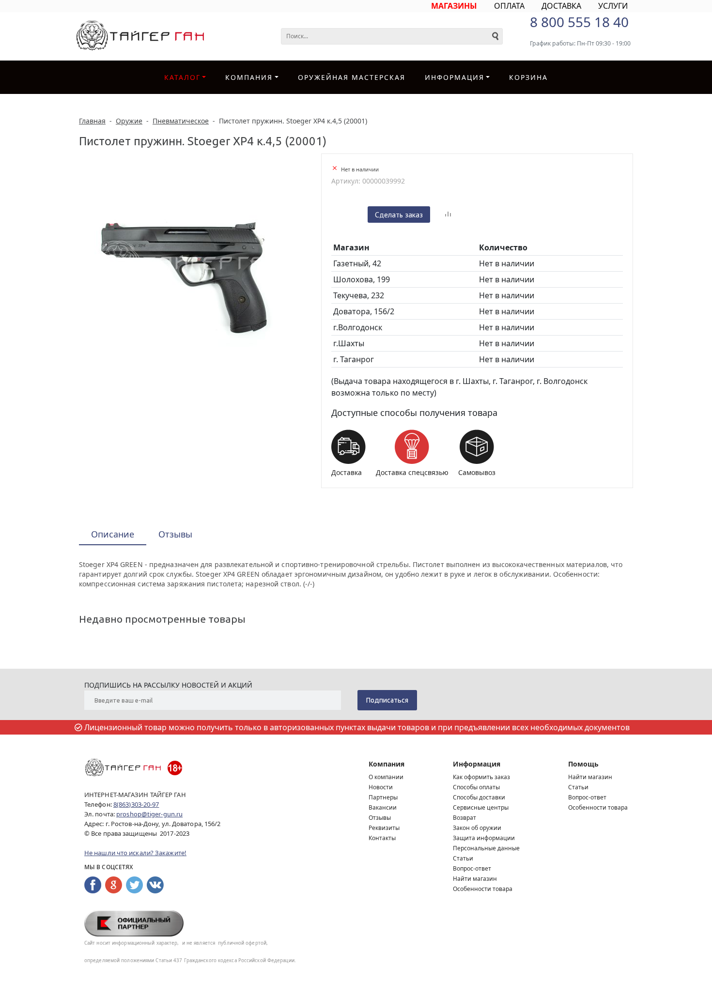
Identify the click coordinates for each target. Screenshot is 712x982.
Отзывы (380, 817)
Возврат (464, 817)
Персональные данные (486, 848)
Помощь (583, 763)
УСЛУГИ (613, 5)
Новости (381, 787)
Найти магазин (475, 879)
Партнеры (383, 797)
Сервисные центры (481, 807)
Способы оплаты (476, 787)
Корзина (528, 77)
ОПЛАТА (509, 5)
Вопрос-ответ (472, 868)
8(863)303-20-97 (136, 804)
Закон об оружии (477, 828)
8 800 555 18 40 (579, 22)
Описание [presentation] (112, 534)
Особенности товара (482, 889)
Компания (249, 77)
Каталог (182, 77)
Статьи (463, 858)
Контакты (382, 838)
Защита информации (484, 838)
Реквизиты (384, 828)
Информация (476, 763)
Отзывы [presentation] (175, 534)
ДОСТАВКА (561, 5)
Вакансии (383, 807)
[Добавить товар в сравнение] (448, 214)
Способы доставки (479, 797)
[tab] (112, 534)
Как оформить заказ (481, 777)
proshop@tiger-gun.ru (149, 814)
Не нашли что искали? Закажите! (135, 852)
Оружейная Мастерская (351, 77)
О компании (386, 777)
